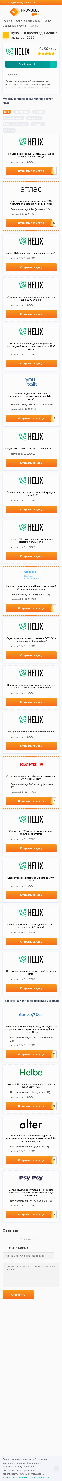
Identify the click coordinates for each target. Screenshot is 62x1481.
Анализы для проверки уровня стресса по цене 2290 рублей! (31, 298)
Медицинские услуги (14, 25)
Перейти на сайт (28, 64)
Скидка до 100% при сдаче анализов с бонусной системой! (31, 832)
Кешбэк (9, 130)
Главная (7, 20)
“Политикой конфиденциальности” (30, 1477)
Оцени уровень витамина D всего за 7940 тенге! (31, 879)
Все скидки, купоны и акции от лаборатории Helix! (31, 972)
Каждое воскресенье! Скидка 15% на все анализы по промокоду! (31, 155)
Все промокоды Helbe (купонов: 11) (30, 1092)
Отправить (18, 1294)
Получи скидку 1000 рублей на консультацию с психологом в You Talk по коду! (31, 396)
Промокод (21, 111)
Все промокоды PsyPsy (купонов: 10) (31, 1200)
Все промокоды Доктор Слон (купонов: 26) (32, 1039)
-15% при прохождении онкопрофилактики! (29, 731)
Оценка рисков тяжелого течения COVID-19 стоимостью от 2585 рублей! (31, 639)
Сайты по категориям (28, 20)
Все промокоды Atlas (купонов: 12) (30, 209)
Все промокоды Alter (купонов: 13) (29, 1146)
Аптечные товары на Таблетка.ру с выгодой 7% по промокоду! (31, 777)
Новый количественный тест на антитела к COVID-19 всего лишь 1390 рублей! (31, 686)
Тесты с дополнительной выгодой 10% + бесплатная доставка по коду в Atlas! (31, 202)
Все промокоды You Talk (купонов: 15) (32, 404)
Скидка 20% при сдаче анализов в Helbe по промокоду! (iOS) (31, 1085)
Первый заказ (13, 118)
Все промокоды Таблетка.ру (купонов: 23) (32, 786)
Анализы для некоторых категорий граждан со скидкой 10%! (31, 493)
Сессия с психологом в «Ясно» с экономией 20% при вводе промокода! (31, 587)
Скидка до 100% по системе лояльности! (28, 448)
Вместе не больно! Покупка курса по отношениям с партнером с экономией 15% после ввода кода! (31, 1138)
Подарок (38, 124)
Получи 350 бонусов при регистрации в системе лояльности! (31, 540)
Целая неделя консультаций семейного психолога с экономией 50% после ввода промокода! (31, 1192)
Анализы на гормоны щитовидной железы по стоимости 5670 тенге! (31, 926)
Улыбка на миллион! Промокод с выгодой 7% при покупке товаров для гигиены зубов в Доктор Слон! (31, 1029)
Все (6, 111)
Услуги (48, 20)
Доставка (34, 118)
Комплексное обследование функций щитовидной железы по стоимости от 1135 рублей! (31, 346)
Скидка (38, 111)
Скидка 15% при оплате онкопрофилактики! (30, 253)
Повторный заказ (15, 124)
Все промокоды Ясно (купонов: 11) (30, 594)
